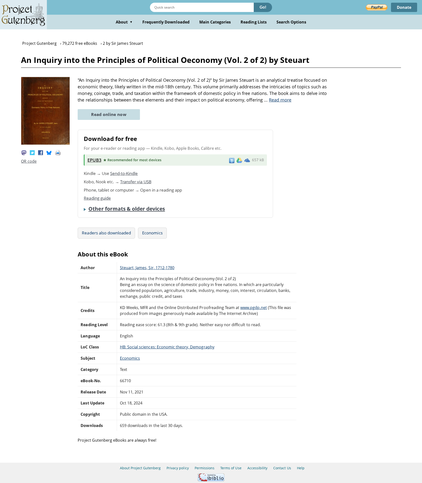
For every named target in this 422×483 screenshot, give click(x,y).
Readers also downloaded (106, 233)
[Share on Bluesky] (49, 152)
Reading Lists (254, 22)
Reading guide (97, 198)
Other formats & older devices (126, 209)
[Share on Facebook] (40, 152)
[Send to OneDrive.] (247, 160)
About (124, 22)
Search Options (291, 22)
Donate (404, 7)
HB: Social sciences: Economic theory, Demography (167, 347)
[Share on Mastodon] (23, 152)
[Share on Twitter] (32, 152)
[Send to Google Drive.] (239, 160)
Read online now (109, 114)
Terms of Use (230, 468)
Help (301, 468)
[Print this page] (58, 152)
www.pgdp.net (253, 307)
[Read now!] (45, 143)
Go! (263, 7)
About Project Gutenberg (140, 468)
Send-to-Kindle (124, 173)
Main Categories (215, 22)
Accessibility (257, 468)
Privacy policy (178, 468)
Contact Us (282, 468)
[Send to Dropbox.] (231, 160)
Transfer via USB (135, 181)
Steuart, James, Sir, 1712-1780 (147, 267)
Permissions (204, 468)
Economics (152, 233)
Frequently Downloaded (166, 22)
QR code (28, 161)
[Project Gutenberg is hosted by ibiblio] (211, 480)
